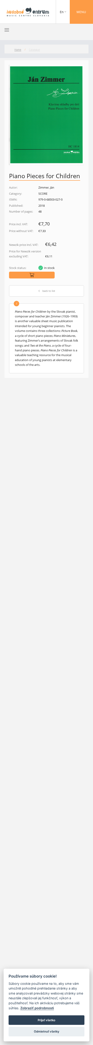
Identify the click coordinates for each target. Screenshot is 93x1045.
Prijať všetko (46, 1020)
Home (17, 49)
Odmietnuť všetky (46, 1031)
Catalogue (34, 49)
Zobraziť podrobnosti (37, 1008)
